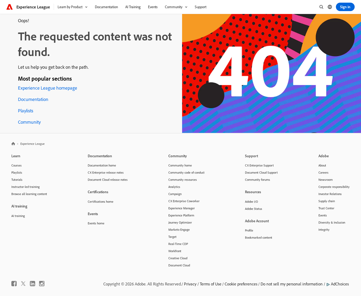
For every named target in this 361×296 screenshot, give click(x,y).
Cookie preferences (241, 283)
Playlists (25, 111)
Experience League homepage (47, 88)
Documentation (33, 99)
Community (29, 122)
